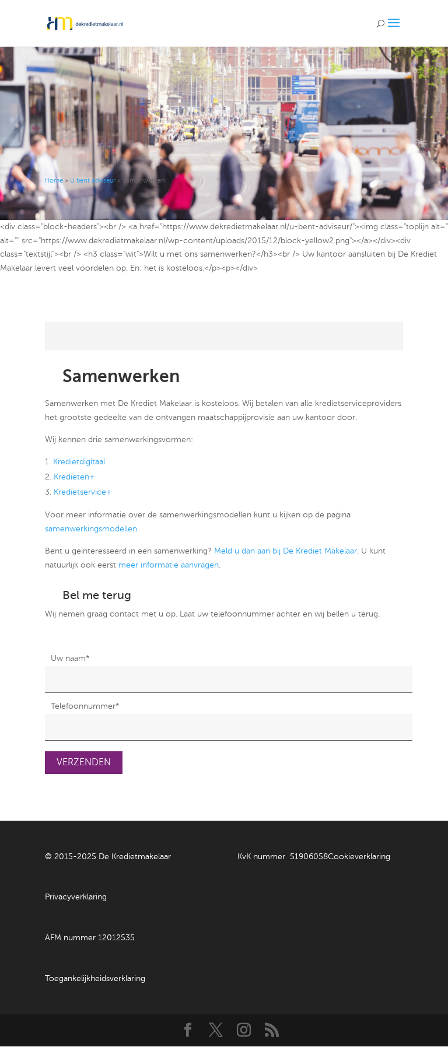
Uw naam (70, 658)
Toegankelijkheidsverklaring (95, 978)
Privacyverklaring (76, 896)
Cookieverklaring (359, 856)
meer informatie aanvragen (168, 565)
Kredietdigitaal (79, 461)
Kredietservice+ (83, 492)
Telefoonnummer (85, 706)
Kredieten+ (74, 476)
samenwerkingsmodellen (91, 528)
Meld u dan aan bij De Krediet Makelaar (285, 551)
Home (54, 180)
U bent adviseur (93, 180)
